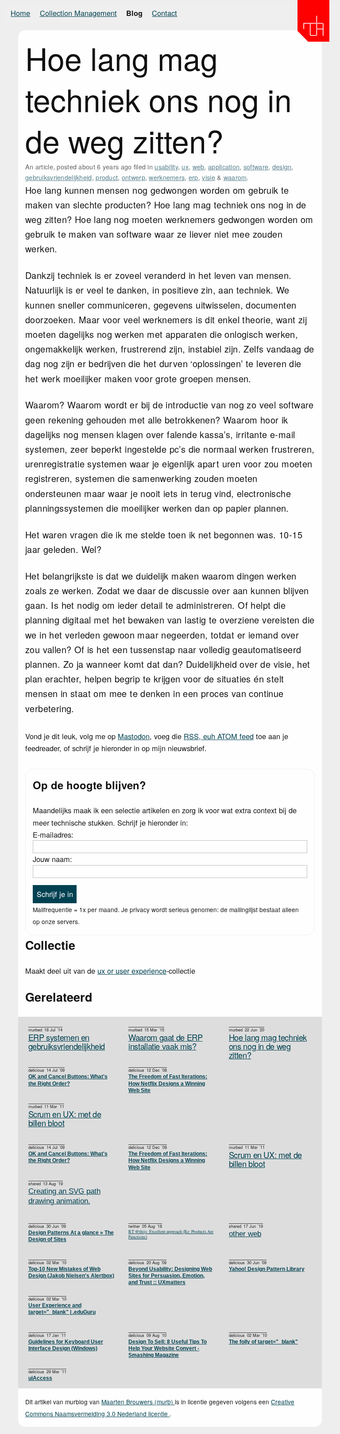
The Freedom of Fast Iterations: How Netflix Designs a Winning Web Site (167, 1083)
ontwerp (133, 177)
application (224, 166)
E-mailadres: (53, 834)
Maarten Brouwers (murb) (138, 1401)
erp (193, 177)
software (255, 166)
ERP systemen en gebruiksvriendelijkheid (66, 1041)
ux (185, 166)
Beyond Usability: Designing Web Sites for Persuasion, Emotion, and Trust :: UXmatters (170, 1275)
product (107, 177)
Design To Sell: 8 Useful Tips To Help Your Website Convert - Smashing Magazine (167, 1348)
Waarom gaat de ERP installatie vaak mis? (165, 1041)
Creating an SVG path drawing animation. (64, 1196)
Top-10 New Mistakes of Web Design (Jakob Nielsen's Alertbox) (71, 1272)
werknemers (167, 177)
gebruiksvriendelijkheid (58, 177)
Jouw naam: (52, 859)
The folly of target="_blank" (263, 1341)
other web (245, 1234)
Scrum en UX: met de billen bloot (64, 1118)
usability (166, 166)
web (199, 166)
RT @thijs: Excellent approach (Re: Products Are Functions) (170, 1234)
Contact (164, 13)
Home (20, 13)
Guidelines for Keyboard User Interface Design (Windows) (65, 1345)
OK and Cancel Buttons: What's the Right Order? (68, 1080)
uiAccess (40, 1378)
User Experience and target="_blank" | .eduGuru (62, 1308)
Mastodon (134, 736)
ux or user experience (131, 970)
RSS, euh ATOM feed (219, 736)
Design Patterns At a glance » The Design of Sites (71, 1236)
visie (208, 177)
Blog (134, 13)
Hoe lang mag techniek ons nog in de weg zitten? (268, 1046)
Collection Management (78, 13)
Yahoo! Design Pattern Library (267, 1269)
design (282, 166)
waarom (235, 177)
